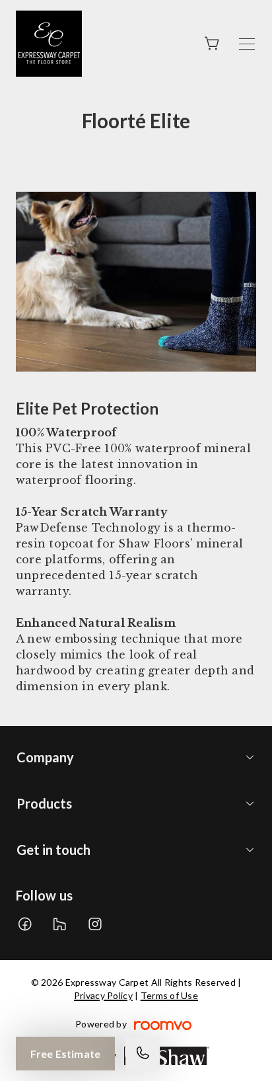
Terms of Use (169, 995)
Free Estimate (65, 1053)
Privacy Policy (103, 995)
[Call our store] (142, 1053)
